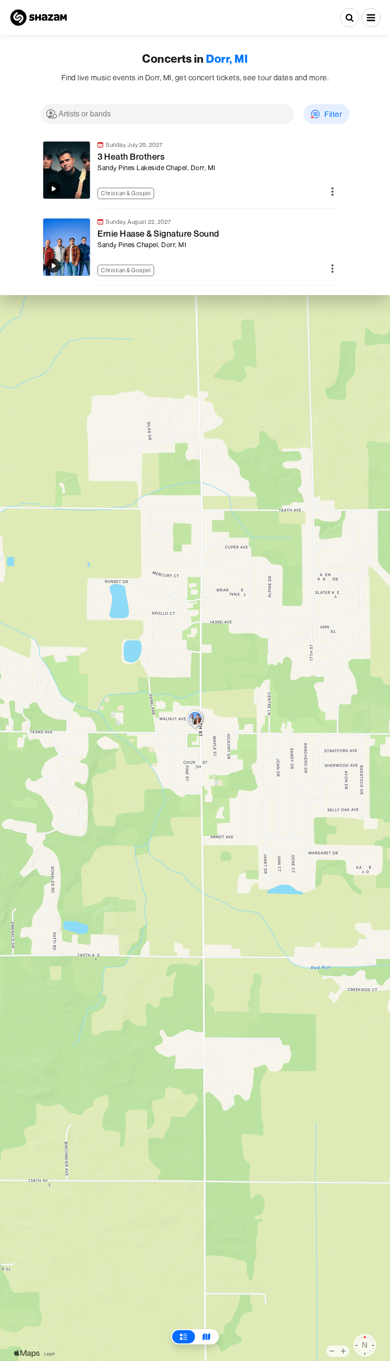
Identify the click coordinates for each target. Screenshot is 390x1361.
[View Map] (206, 1336)
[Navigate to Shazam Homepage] (38, 18)
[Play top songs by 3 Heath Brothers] (53, 189)
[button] (370, 17)
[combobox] (167, 114)
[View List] (183, 1336)
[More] (332, 192)
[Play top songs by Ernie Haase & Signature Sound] (53, 266)
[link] (187, 170)
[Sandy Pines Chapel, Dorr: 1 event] (195, 720)
